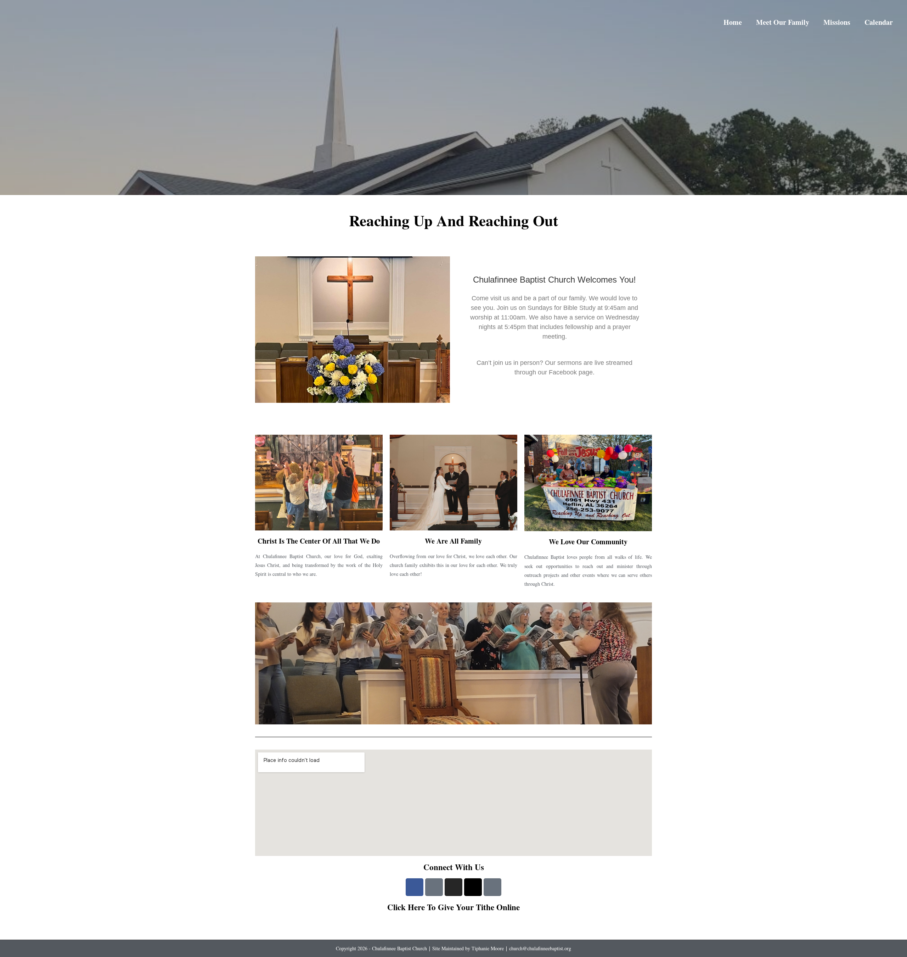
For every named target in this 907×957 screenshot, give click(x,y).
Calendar (878, 22)
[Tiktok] (492, 887)
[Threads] (473, 887)
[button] (261, 663)
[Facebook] (414, 887)
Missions (836, 22)
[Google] (434, 887)
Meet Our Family (782, 22)
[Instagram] (453, 887)
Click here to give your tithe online (453, 907)
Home (732, 22)
